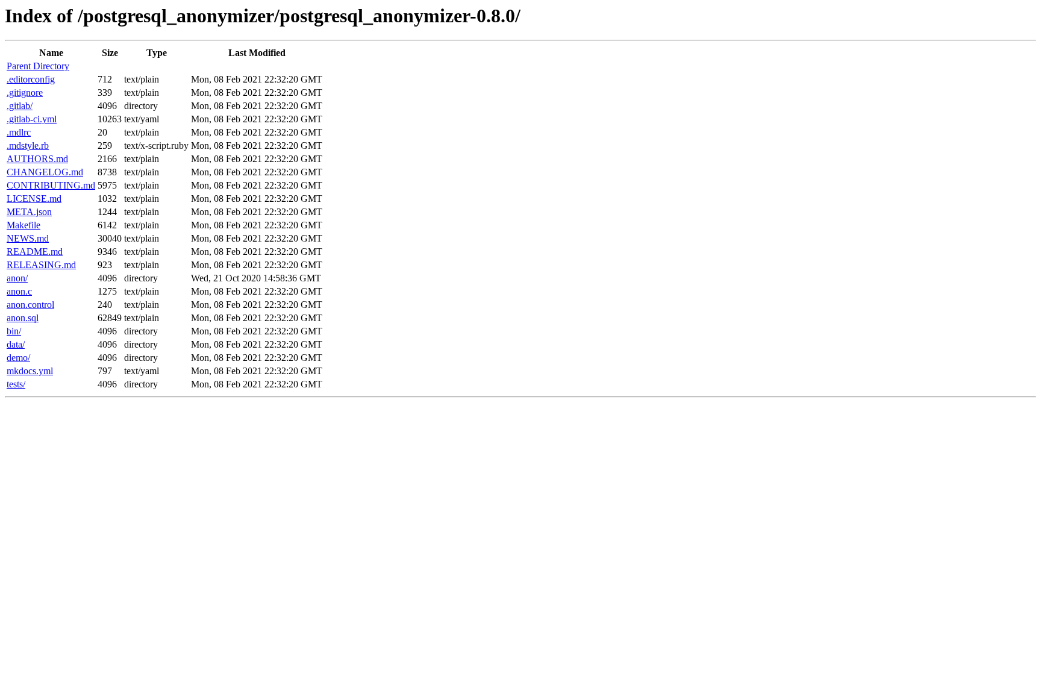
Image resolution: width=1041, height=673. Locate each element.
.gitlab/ (20, 106)
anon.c (19, 291)
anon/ (17, 278)
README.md (35, 251)
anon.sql (23, 318)
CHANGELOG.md (45, 172)
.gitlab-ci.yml (32, 119)
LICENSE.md (34, 198)
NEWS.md (28, 238)
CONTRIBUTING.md (51, 185)
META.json (29, 212)
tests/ (16, 384)
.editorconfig (31, 79)
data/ (16, 344)
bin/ (14, 331)
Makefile (23, 225)
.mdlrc (19, 132)
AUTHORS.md (37, 159)
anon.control (30, 304)
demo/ (18, 357)
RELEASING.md (41, 265)
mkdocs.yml (30, 371)
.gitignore (25, 92)
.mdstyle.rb (28, 145)
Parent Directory (38, 66)
